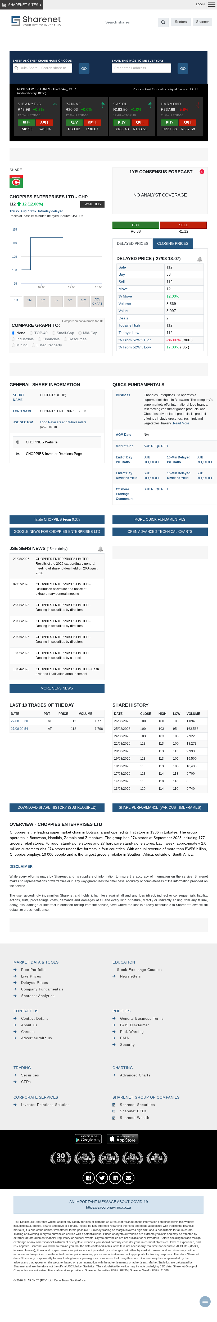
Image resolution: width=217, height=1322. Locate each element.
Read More (181, 423)
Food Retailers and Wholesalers (63, 422)
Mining (22, 345)
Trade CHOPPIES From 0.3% (57, 519)
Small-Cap (65, 333)
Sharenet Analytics (38, 996)
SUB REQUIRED (156, 446)
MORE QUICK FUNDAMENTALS (160, 519)
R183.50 (130, 116)
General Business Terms (142, 1019)
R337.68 (178, 116)
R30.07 (92, 126)
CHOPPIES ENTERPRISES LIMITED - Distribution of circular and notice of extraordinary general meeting (63, 589)
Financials (51, 339)
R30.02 (74, 126)
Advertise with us (36, 1038)
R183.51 (140, 126)
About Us (29, 1025)
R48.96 (26, 126)
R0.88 (136, 228)
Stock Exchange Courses (139, 970)
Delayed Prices (34, 983)
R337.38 (169, 126)
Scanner (202, 22)
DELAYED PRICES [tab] (132, 243)
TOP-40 (41, 333)
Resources (78, 339)
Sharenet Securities (137, 1105)
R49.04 (45, 126)
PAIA (124, 1038)
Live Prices (31, 976)
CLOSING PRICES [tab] (172, 243)
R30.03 (82, 116)
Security (127, 1045)
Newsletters (130, 976)
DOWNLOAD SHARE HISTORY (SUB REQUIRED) (57, 808)
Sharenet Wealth (134, 1118)
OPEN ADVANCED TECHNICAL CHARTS (160, 532)
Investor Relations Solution (45, 1105)
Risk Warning (132, 1032)
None (20, 333)
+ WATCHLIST (92, 204)
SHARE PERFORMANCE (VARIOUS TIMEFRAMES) (160, 808)
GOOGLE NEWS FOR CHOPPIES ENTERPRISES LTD (57, 532)
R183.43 (122, 126)
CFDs (26, 1082)
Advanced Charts (135, 1075)
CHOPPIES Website (41, 442)
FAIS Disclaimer (134, 1025)
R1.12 (183, 228)
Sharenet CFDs (133, 1111)
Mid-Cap (90, 333)
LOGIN (200, 4)
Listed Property (49, 345)
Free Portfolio (33, 970)
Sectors (181, 22)
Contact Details (35, 1019)
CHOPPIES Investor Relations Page (54, 454)
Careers (28, 1032)
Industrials (25, 339)
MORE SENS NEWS (57, 688)
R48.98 (34, 116)
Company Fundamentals (42, 989)
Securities (30, 1075)
